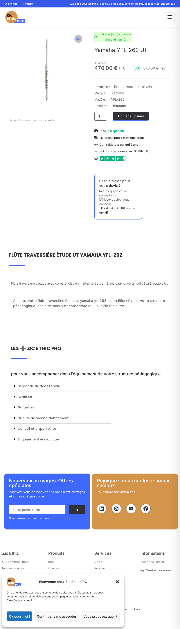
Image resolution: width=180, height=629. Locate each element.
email (103, 212)
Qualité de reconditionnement (43, 418)
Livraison (25, 397)
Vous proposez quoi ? (100, 616)
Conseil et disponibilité (37, 428)
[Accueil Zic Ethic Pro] (15, 17)
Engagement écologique (38, 439)
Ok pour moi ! (19, 616)
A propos (11, 3)
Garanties (26, 407)
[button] (117, 582)
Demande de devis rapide (39, 386)
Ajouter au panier (130, 116)
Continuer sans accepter (56, 616)
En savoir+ (145, 87)
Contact (27, 3)
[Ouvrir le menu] (170, 17)
